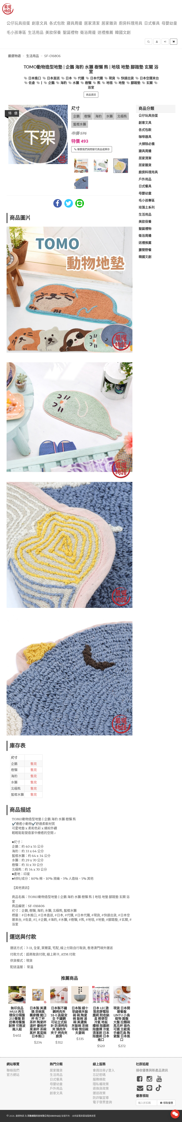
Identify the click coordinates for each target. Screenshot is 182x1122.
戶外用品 (145, 179)
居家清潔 (92, 23)
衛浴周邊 (88, 33)
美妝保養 (53, 33)
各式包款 (57, 23)
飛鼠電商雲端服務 (82, 1116)
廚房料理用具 (130, 23)
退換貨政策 (101, 1088)
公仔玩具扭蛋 (18, 23)
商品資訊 (91, 94)
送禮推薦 (105, 33)
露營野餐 (145, 250)
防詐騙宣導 (101, 1098)
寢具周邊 (74, 23)
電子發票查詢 (102, 1102)
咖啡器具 (145, 137)
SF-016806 (52, 56)
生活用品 (36, 33)
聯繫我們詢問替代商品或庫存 (93, 149)
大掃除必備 (147, 144)
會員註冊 (99, 1070)
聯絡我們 (13, 1070)
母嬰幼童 (169, 23)
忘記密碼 (99, 1075)
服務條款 (99, 1079)
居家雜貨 (109, 23)
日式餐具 (152, 23)
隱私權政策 (101, 1084)
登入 (111, 1070)
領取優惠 (168, 1102)
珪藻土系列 (147, 207)
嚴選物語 (14, 56)
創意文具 (39, 23)
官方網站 (13, 1075)
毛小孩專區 (16, 33)
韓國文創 (123, 33)
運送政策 (99, 1093)
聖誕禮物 (70, 33)
